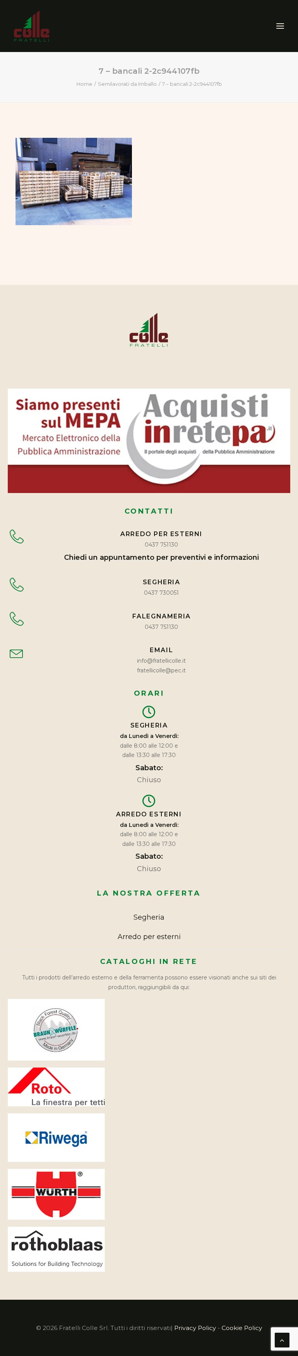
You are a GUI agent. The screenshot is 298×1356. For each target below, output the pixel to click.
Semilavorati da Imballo (127, 84)
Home (84, 84)
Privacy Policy (195, 1328)
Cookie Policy (242, 1328)
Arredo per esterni (149, 936)
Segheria (149, 917)
